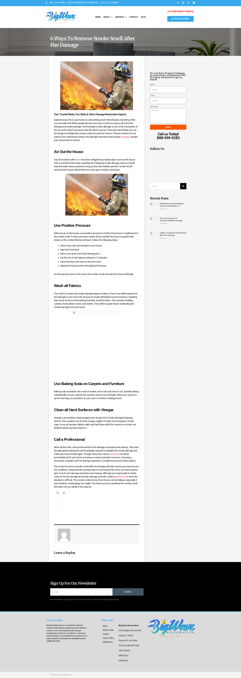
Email (152, 95)
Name (152, 84)
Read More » (163, 209)
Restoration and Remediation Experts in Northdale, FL (172, 204)
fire (79, 159)
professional (122, 476)
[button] (178, 3)
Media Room (108, 642)
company (125, 136)
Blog (143, 17)
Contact (133, 17)
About (106, 17)
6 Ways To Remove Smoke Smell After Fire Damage (173, 234)
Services (119, 17)
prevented (114, 454)
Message (154, 106)
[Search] (183, 186)
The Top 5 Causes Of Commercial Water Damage (171, 219)
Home (98, 17)
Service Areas (108, 630)
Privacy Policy (108, 638)
